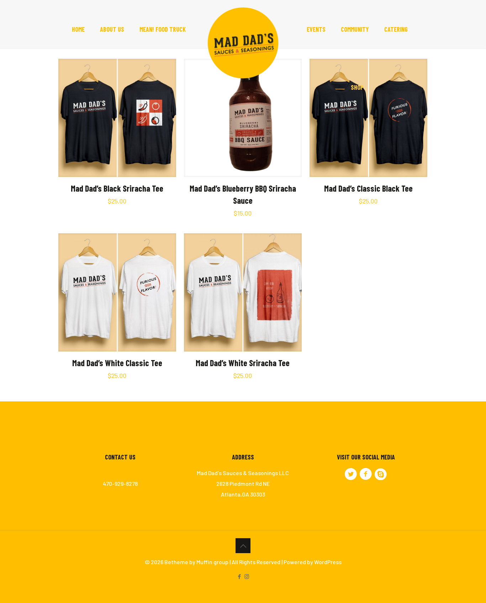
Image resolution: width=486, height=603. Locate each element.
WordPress (328, 561)
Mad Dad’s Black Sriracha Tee (117, 188)
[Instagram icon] (246, 576)
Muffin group (212, 561)
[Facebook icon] (239, 576)
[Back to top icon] (243, 545)
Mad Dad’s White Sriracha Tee (243, 363)
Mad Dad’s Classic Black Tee (368, 188)
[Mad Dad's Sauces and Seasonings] (243, 44)
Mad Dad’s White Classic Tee (117, 363)
